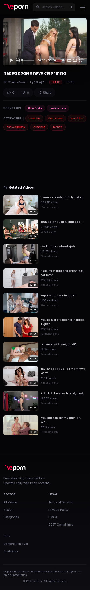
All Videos (10, 502)
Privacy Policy (58, 510)
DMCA (52, 517)
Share (47, 93)
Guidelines (10, 551)
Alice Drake (35, 108)
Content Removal (15, 544)
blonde (57, 127)
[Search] (70, 7)
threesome (55, 118)
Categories (11, 517)
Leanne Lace (58, 108)
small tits (77, 118)
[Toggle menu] (83, 7)
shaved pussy (16, 127)
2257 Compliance (60, 525)
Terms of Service (60, 502)
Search (8, 510)
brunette (34, 118)
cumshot (39, 127)
